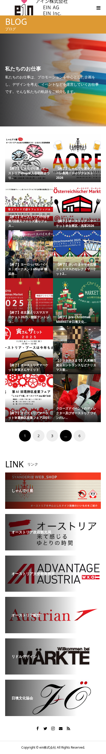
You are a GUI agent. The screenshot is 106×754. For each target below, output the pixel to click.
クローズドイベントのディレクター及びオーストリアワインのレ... (76, 413)
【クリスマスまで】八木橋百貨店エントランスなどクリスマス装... (76, 365)
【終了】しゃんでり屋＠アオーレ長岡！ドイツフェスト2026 (76, 173)
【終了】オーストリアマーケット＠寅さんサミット (28, 367)
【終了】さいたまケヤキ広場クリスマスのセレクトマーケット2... (76, 269)
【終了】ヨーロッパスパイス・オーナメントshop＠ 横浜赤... (27, 269)
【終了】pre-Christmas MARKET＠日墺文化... (73, 319)
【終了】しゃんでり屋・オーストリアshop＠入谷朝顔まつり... (29, 173)
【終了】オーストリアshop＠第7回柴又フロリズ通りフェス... (29, 221)
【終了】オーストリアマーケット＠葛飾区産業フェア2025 (28, 415)
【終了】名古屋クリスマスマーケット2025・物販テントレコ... (28, 317)
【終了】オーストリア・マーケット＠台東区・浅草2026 (76, 223)
